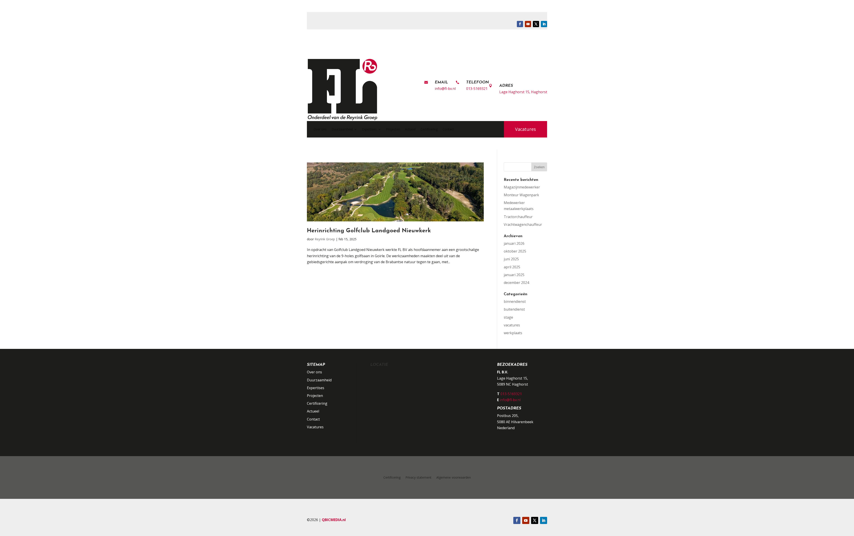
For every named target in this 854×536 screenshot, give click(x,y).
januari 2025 (514, 274)
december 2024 (516, 282)
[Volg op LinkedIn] (544, 24)
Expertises (369, 129)
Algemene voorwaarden (453, 477)
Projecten (393, 129)
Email (441, 83)
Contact (448, 129)
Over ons (320, 129)
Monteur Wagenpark (521, 194)
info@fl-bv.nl (445, 88)
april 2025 (512, 267)
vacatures (512, 325)
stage (508, 317)
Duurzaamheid (342, 129)
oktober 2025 (515, 251)
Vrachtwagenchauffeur (523, 224)
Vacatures (525, 129)
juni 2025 (511, 259)
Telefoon (477, 83)
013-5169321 (476, 88)
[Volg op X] (536, 24)
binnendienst (515, 301)
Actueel (410, 129)
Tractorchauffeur (518, 216)
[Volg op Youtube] (528, 24)
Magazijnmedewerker (522, 187)
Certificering (429, 129)
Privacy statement (418, 477)
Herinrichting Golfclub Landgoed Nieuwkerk (369, 231)
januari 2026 (514, 243)
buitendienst (514, 309)
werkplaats (513, 332)
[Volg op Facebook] (520, 24)
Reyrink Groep (325, 239)
